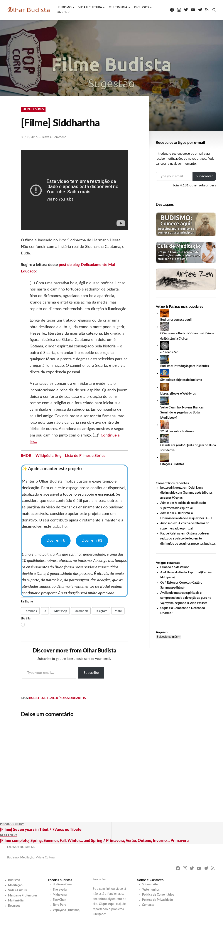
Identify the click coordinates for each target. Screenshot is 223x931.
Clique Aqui (107, 904)
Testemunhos (151, 889)
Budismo (64, 7)
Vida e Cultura (90, 7)
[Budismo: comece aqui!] (164, 312)
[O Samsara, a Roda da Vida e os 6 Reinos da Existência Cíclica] (164, 326)
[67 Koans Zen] (164, 345)
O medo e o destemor (174, 567)
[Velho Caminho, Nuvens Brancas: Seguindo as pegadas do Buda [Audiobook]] (164, 400)
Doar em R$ (91, 541)
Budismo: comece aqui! (176, 319)
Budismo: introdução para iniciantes (184, 366)
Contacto (148, 904)
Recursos (141, 7)
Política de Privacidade (157, 899)
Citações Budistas (172, 464)
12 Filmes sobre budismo (177, 431)
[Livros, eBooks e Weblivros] (164, 386)
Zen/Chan (59, 899)
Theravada (60, 889)
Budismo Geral (62, 884)
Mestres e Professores (22, 895)
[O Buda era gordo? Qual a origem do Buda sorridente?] (164, 438)
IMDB (26, 456)
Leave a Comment (54, 137)
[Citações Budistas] (164, 457)
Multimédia (118, 7)
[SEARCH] (214, 10)
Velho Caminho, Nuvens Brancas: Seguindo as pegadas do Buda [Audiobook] (182, 412)
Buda (33, 698)
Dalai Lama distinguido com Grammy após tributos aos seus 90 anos (186, 493)
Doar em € (55, 541)
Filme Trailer (48, 698)
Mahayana (60, 894)
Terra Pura (59, 904)
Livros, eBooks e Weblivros (178, 393)
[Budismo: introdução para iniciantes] (164, 359)
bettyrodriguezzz (171, 487)
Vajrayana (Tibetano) (66, 910)
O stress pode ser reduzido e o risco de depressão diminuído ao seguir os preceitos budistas (188, 538)
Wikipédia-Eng (48, 456)
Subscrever (204, 176)
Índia (63, 698)
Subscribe (91, 672)
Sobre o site (150, 884)
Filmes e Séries (33, 109)
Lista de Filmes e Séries (85, 456)
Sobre (62, 12)
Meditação (15, 885)
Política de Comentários (158, 894)
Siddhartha (76, 698)
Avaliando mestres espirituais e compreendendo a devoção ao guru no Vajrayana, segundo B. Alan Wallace (185, 598)
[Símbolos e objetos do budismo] (164, 373)
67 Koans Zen (169, 352)
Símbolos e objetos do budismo (181, 380)
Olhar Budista (21, 847)
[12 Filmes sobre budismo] (164, 424)
